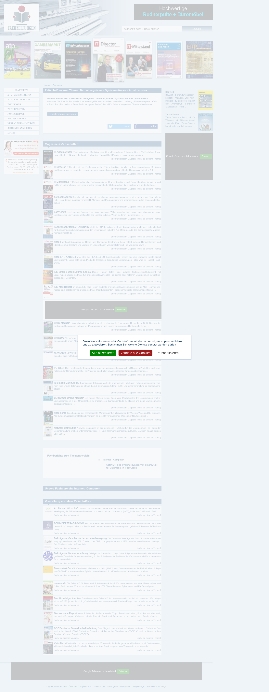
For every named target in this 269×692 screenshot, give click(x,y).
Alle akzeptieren (103, 352)
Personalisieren (168, 352)
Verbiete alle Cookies (135, 352)
